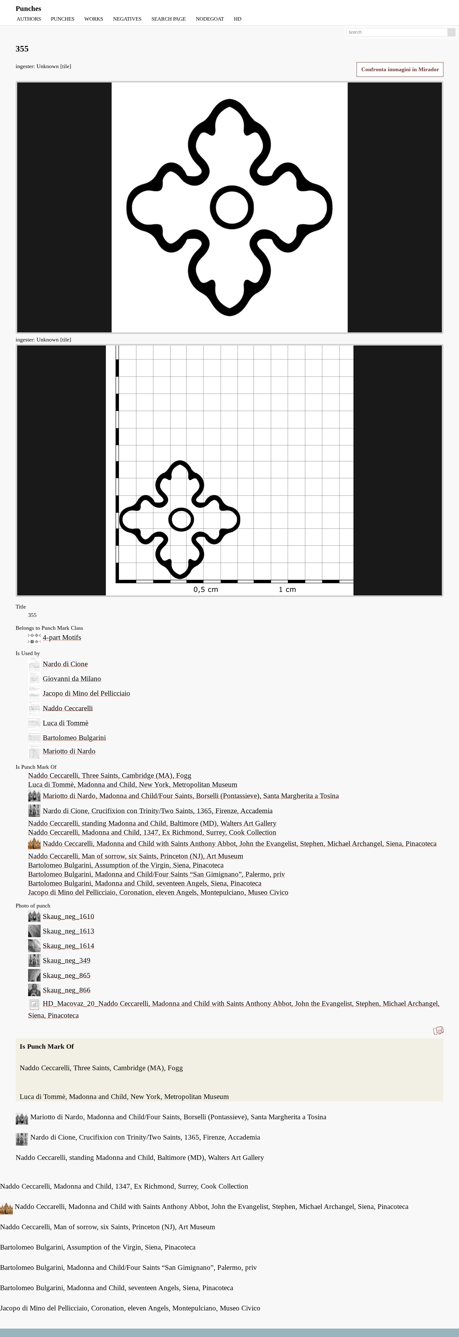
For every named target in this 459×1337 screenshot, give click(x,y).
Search (452, 32)
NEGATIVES (127, 19)
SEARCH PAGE (168, 19)
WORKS (93, 19)
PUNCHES (62, 19)
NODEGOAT (210, 19)
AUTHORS (29, 19)
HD (237, 19)
